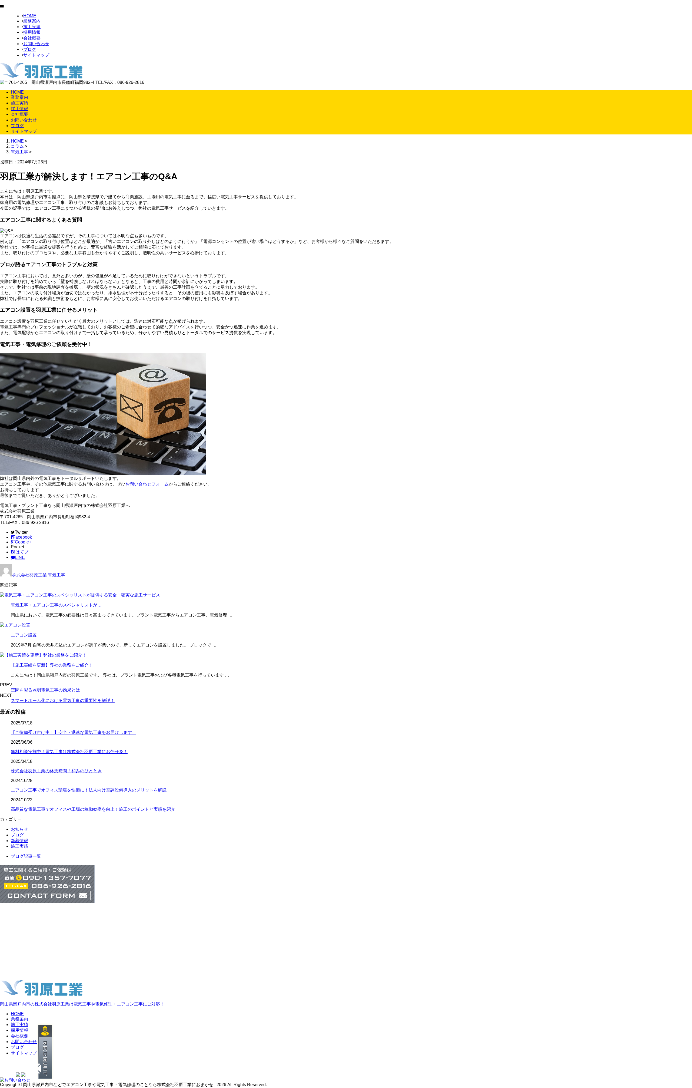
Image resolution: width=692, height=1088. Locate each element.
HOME (29, 16)
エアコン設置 (24, 635)
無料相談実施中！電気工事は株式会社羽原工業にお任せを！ (69, 751)
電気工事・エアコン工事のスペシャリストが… (56, 605)
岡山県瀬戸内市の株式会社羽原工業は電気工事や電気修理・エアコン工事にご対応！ (82, 1004)
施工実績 (32, 26)
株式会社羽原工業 (29, 575)
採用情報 (32, 32)
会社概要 (32, 38)
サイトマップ (36, 55)
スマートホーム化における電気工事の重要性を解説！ (63, 700)
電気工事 (19, 152)
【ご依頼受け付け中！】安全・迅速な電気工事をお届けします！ (73, 732)
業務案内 (32, 21)
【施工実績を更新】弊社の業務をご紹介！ (52, 665)
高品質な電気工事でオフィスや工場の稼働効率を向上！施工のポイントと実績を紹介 (93, 809)
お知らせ (19, 829)
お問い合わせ (36, 43)
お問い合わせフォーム (147, 484)
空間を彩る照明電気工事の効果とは (45, 690)
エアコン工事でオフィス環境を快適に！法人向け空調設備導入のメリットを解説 (89, 790)
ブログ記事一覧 (26, 856)
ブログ (29, 49)
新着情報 (19, 840)
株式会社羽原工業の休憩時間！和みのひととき (56, 771)
